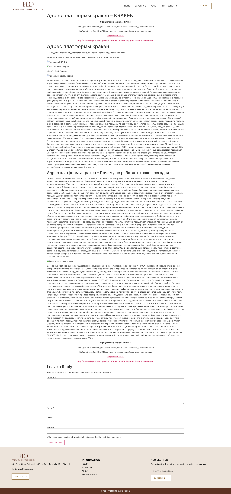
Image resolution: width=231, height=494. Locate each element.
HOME (127, 6)
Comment (52, 377)
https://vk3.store (115, 35)
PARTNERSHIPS (170, 6)
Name (50, 408)
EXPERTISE (140, 6)
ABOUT (154, 6)
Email (50, 418)
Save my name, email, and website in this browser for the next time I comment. (85, 437)
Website (50, 427)
